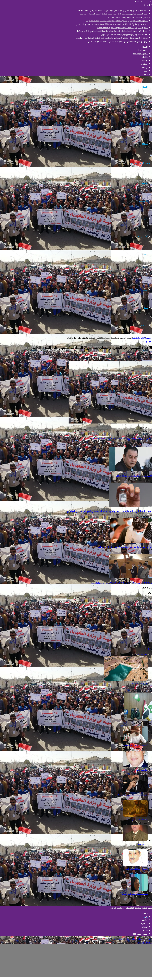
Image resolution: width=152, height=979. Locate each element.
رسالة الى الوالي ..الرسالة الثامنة (135, 819)
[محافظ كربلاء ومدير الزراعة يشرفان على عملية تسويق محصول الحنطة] (130, 578)
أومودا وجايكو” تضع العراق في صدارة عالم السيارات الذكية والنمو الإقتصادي (118, 41)
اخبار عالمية (143, 219)
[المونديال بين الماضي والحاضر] (135, 865)
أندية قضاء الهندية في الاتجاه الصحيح (134, 745)
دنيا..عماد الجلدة (142, 770)
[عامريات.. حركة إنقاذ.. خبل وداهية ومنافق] (130, 470)
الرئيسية (144, 183)
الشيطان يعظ (143, 844)
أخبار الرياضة (143, 236)
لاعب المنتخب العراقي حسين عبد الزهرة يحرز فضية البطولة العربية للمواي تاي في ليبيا (114, 14)
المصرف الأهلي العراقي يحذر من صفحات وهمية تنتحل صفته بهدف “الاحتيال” (117, 21)
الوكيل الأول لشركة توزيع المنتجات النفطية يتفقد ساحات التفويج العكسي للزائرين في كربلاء (112, 31)
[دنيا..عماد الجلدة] (135, 766)
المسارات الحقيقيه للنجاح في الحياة (135, 894)
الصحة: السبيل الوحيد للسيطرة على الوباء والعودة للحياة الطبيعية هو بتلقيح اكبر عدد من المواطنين (109, 511)
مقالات (145, 290)
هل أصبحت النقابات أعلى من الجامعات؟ (133, 795)
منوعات (145, 254)
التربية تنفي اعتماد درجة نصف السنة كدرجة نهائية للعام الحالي (125, 547)
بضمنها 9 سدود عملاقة (139, 683)
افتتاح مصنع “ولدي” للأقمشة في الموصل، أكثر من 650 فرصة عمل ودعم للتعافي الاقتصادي (112, 24)
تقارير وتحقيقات (142, 272)
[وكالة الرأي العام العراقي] (141, 124)
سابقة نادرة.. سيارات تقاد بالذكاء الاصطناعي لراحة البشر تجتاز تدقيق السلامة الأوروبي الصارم (111, 38)
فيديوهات (144, 325)
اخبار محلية (143, 201)
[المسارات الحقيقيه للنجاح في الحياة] (139, 890)
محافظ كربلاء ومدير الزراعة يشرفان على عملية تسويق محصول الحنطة (121, 583)
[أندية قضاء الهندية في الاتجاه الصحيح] (135, 742)
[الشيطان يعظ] (135, 841)
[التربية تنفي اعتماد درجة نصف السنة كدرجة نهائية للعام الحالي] (131, 542)
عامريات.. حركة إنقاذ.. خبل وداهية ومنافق (134, 476)
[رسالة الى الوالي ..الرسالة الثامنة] (135, 816)
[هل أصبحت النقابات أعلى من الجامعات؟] (135, 791)
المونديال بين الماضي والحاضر (137, 869)
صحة (146, 308)
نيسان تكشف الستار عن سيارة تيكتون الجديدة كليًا (128, 17)
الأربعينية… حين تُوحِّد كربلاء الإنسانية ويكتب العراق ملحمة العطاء (122, 27)
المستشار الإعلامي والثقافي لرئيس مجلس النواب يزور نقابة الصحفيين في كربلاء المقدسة (113, 10)
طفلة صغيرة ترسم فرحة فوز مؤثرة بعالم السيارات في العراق (124, 34)
